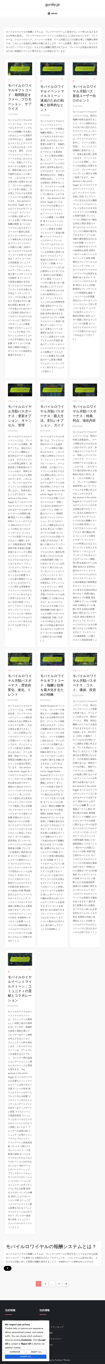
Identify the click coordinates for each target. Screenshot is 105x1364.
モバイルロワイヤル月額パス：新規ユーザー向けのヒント (85, 93)
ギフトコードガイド (16, 80)
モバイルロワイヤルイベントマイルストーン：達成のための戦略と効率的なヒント (52, 98)
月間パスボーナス (15, 401)
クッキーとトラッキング (52, 1327)
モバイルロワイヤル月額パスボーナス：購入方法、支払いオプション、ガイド (52, 415)
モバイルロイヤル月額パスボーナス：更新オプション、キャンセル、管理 (20, 415)
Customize (15, 1352)
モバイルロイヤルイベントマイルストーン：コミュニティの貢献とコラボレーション (20, 989)
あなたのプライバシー (50, 1338)
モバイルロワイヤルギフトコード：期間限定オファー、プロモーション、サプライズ (20, 97)
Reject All (36, 1352)
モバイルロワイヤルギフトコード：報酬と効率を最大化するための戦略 (52, 685)
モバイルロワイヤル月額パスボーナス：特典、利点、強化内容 (85, 413)
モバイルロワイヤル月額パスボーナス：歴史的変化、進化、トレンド (20, 685)
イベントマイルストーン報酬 (51, 80)
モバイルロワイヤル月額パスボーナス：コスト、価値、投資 (85, 682)
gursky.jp (52, 4)
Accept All (25, 1356)
